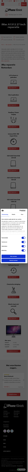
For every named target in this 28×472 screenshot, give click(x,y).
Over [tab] (22, 214)
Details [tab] (13, 214)
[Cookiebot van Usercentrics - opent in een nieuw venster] (19, 211)
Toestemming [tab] (5, 214)
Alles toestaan (13, 256)
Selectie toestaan (13, 260)
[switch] (23, 242)
